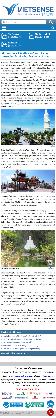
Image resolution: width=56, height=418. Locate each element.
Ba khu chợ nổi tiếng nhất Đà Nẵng (18, 342)
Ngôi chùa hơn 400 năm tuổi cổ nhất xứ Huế (22, 336)
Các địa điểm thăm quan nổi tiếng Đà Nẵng (21, 348)
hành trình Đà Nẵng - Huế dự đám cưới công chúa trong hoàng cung (24, 339)
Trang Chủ (28, 9)
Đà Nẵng (14, 77)
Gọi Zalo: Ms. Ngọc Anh (4, 36)
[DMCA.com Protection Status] (49, 408)
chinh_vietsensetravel (36, 37)
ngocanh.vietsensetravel (9, 37)
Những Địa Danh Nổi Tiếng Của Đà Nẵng (20, 345)
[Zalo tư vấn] (50, 403)
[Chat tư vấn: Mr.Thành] (9, 45)
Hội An (12, 279)
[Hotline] (50, 412)
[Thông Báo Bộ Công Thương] (13, 408)
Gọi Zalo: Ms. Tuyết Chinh (32, 36)
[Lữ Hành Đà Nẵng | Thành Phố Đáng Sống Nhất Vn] (2, 53)
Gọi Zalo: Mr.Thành (4, 44)
